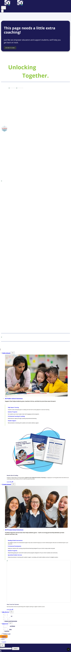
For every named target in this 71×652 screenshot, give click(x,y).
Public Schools (6, 353)
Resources (5, 623)
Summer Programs (12, 412)
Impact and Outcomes (10, 621)
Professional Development (14, 546)
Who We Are (5, 612)
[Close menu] (0, 349)
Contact (4, 638)
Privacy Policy (58, 345)
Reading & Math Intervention (15, 540)
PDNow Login (7, 634)
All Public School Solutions (14, 398)
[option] (36, 642)
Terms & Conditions (66, 345)
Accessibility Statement (49, 345)
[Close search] (2, 645)
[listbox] (35, 641)
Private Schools (6, 484)
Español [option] (4, 642)
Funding (6, 631)
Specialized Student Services (15, 555)
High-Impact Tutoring (13, 407)
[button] (68, 649)
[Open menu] (2, 10)
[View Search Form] (3, 7)
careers (5, 637)
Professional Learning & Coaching (16, 416)
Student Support (12, 420)
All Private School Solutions (14, 530)
